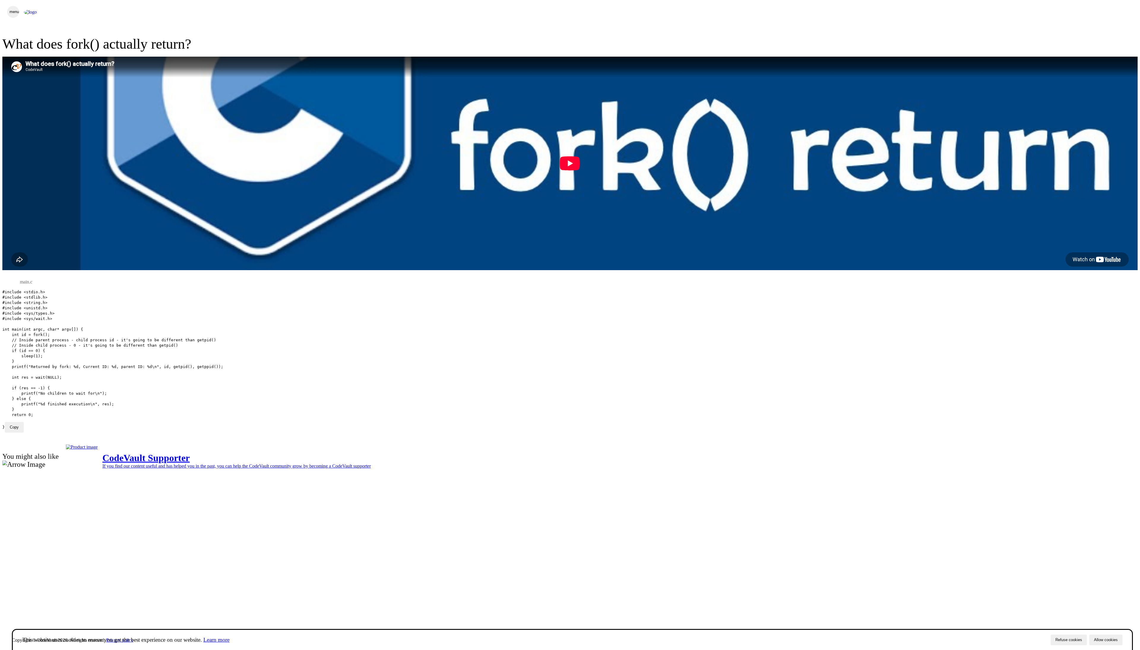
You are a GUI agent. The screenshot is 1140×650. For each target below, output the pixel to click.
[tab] (26, 282)
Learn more (216, 640)
